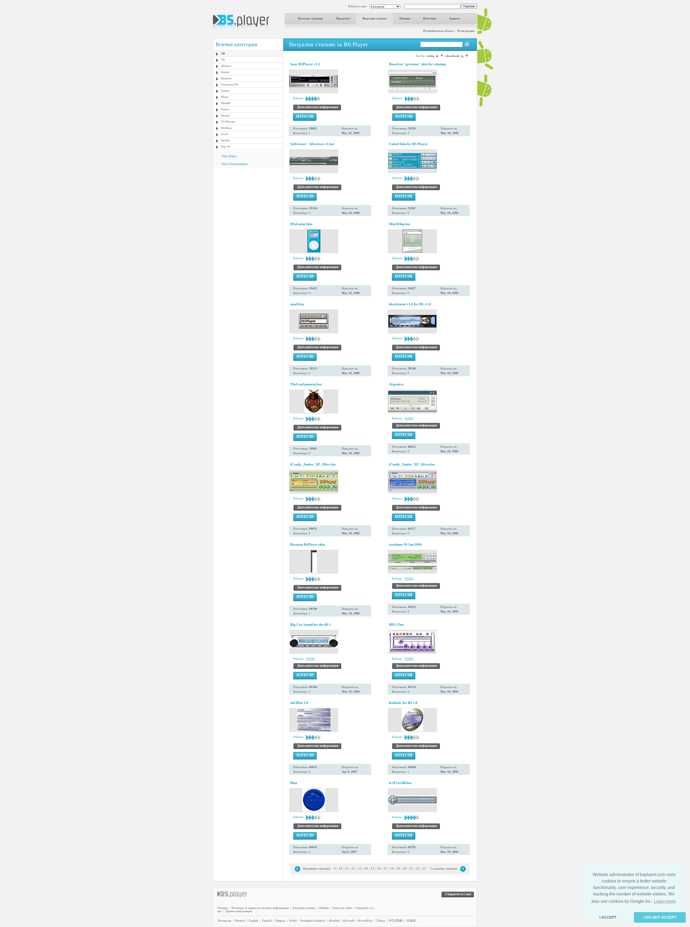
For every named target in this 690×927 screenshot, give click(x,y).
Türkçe (380, 920)
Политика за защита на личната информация (260, 907)
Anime (225, 72)
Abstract (226, 65)
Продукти (343, 18)
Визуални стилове (375, 18)
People (225, 115)
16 (379, 868)
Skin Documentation (235, 164)
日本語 (411, 920)
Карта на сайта (342, 907)
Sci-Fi (224, 134)
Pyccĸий (348, 920)
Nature (225, 109)
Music (225, 96)
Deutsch (240, 920)
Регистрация (465, 30)
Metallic (226, 103)
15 (372, 868)
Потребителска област (438, 30)
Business (226, 78)
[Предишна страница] (297, 868)
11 (346, 868)
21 (411, 868)
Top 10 (225, 146)
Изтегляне (429, 18)
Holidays (226, 127)
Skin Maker (229, 156)
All (223, 53)
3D (223, 59)
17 (385, 868)
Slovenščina (365, 920)
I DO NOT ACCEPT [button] (660, 917)
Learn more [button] (665, 901)
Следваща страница (443, 868)
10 (340, 868)
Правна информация (239, 911)
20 (404, 868)
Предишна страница (316, 868)
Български (224, 920)
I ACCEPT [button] (608, 917)
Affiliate (324, 907)
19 (398, 868)
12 (353, 868)
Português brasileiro (313, 920)
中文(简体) (396, 920)
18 (392, 868)
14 (366, 868)
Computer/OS (229, 84)
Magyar (280, 920)
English (253, 920)
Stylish (225, 140)
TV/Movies (228, 121)
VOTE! (409, 418)
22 (417, 868)
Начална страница (310, 18)
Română (334, 920)
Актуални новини (303, 907)
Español (267, 920)
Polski (293, 920)
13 (359, 868)
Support (454, 18)
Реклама (223, 907)
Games (225, 90)
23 (424, 868)
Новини (404, 18)
